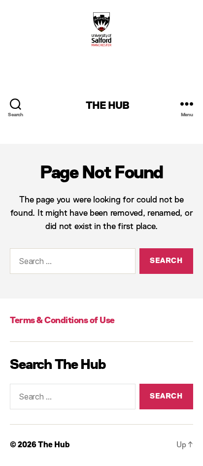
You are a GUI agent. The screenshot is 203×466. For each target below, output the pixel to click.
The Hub (108, 106)
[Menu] (186, 103)
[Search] (15, 103)
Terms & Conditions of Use (62, 320)
